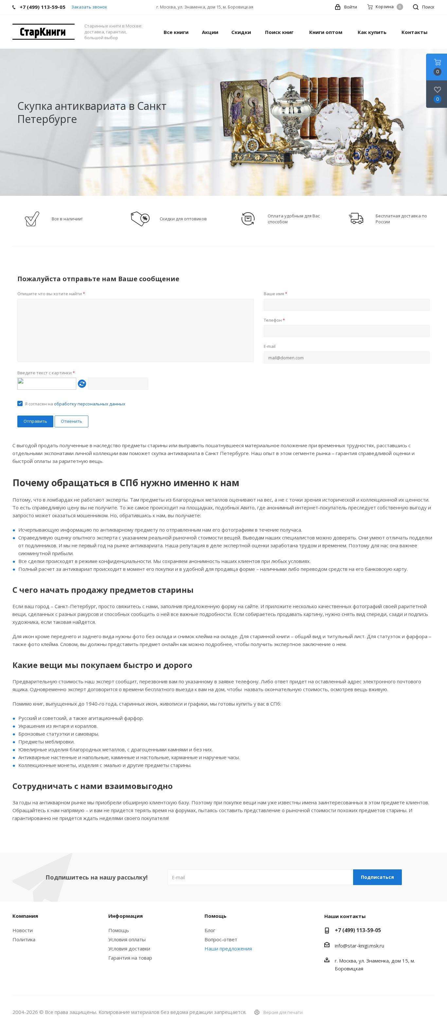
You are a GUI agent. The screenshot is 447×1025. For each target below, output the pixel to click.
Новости (22, 930)
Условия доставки (129, 948)
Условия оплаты (127, 939)
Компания (25, 916)
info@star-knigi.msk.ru (359, 945)
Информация (125, 916)
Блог (210, 930)
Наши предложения (228, 948)
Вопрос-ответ (221, 939)
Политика (23, 939)
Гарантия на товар (130, 957)
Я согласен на (75, 404)
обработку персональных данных (89, 404)
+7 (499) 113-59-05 (358, 930)
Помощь (118, 930)
